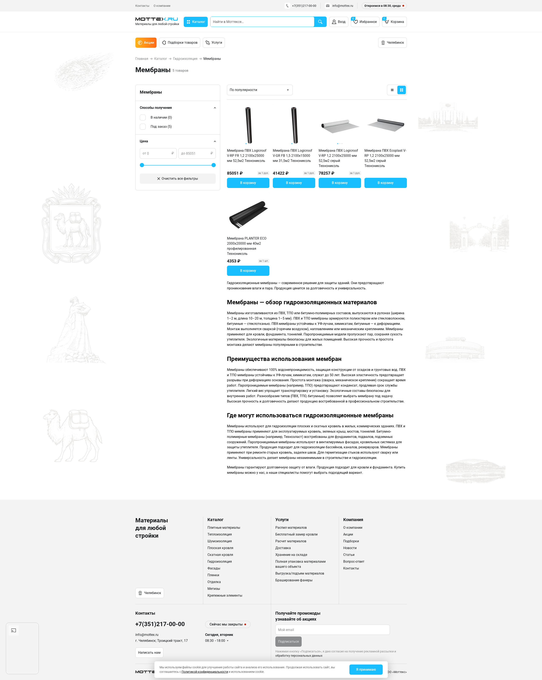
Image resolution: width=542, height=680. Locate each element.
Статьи (348, 555)
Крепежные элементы (224, 595)
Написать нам (149, 653)
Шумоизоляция (219, 541)
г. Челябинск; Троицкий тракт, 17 (161, 641)
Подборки (351, 541)
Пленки (213, 575)
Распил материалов (291, 528)
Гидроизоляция (219, 561)
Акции (149, 43)
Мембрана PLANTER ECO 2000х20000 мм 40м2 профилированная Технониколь (246, 246)
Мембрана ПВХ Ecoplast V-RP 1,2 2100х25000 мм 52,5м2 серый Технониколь (385, 158)
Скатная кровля (220, 555)
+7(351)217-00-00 (304, 5)
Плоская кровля (220, 548)
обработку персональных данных (298, 655)
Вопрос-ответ (353, 561)
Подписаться (288, 641)
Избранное (364, 20)
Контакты (142, 5)
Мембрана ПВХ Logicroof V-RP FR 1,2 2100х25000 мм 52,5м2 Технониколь (246, 156)
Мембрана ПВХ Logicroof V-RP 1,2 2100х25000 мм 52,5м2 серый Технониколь (338, 158)
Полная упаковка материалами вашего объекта (300, 564)
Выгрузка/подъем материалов (299, 573)
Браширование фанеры (293, 580)
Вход (342, 22)
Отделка (214, 582)
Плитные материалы (223, 528)
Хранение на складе (291, 555)
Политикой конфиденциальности (205, 671)
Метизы (213, 589)
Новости (350, 548)
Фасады (213, 568)
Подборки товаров (182, 43)
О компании (162, 5)
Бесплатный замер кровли (296, 534)
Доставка (283, 548)
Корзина (394, 20)
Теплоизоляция (219, 534)
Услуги (216, 43)
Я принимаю (366, 669)
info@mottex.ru (342, 5)
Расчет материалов (290, 541)
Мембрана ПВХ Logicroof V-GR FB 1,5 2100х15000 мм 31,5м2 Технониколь (292, 156)
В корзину (248, 183)
